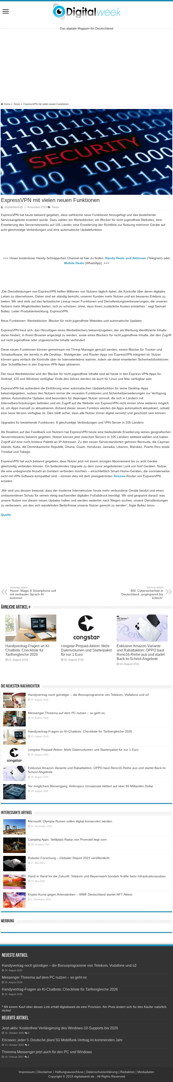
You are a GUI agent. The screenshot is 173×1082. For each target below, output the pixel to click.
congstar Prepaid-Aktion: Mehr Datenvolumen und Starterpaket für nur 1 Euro (86, 650)
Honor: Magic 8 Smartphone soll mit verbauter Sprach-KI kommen (33, 593)
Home (6, 104)
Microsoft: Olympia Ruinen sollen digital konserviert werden (70, 821)
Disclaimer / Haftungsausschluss (60, 1072)
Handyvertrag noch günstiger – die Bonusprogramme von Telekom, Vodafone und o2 (88, 694)
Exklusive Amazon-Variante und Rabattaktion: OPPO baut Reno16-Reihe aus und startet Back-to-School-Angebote (141, 652)
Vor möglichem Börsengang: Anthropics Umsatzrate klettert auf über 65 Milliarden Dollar (90, 786)
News (17, 104)
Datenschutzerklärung (102, 1072)
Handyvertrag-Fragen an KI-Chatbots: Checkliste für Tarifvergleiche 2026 (27, 650)
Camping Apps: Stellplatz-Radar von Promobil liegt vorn (67, 839)
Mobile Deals (74, 263)
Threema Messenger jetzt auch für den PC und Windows (47, 1052)
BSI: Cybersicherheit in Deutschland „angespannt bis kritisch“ (142, 593)
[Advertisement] (86, 65)
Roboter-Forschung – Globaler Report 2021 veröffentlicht (68, 858)
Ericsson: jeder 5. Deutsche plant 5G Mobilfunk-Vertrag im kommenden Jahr (62, 1040)
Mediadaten (145, 1072)
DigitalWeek (12, 207)
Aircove (119, 476)
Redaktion (127, 1072)
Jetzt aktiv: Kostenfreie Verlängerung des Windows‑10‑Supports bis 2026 (60, 1028)
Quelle (6, 515)
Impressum (27, 1072)
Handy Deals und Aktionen (125, 258)
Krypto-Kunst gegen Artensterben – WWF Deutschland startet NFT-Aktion (80, 894)
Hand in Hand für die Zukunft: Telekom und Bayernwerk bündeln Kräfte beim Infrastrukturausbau (97, 876)
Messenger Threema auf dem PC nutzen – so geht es (66, 713)
